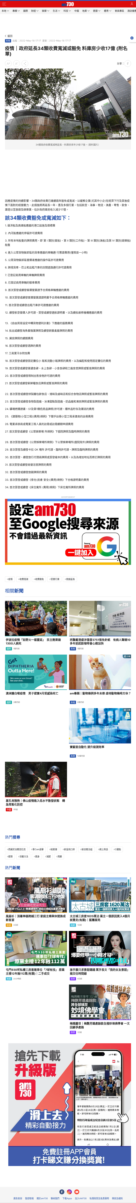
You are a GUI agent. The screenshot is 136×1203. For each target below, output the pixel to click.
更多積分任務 (85, 1182)
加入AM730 (81, 1198)
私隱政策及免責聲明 (99, 1198)
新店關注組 (87, 849)
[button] (4, 4)
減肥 (48, 856)
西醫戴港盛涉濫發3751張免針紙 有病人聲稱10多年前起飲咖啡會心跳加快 (100, 641)
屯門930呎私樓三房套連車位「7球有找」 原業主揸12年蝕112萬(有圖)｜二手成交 (35, 971)
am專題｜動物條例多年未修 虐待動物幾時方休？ (100, 693)
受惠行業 (55, 579)
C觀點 (118, 849)
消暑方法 (24, 856)
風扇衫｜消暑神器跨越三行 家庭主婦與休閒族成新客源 (36, 918)
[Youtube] (76, 1191)
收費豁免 (39, 579)
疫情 (10, 579)
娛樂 (73, 978)
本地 (8, 40)
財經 (9, 925)
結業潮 (54, 849)
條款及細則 (117, 1198)
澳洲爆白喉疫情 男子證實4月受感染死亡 (32, 693)
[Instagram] (69, 1191)
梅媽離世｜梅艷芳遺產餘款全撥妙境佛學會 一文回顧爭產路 (100, 1025)
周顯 (60, 856)
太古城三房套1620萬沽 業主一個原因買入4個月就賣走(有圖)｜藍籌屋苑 (100, 918)
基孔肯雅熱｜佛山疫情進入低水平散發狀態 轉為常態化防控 (35, 802)
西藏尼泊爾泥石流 (17, 849)
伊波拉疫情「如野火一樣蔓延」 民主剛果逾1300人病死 (33, 641)
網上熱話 (103, 849)
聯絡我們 (55, 1198)
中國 (9, 809)
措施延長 (70, 579)
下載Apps (67, 1198)
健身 (37, 856)
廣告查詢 (17, 1198)
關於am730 (42, 1198)
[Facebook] (61, 1191)
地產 (73, 925)
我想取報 (29, 1198)
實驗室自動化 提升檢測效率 (87, 747)
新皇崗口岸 (69, 849)
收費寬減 (24, 579)
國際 (9, 648)
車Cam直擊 (38, 849)
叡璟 (10, 856)
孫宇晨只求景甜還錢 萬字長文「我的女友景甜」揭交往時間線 (100, 971)
